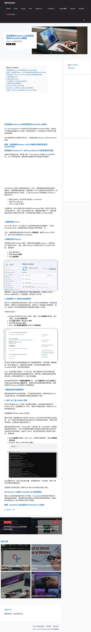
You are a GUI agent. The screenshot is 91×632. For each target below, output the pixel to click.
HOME (8, 8)
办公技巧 (81, 8)
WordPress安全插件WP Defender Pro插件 (27, 505)
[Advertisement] (30, 108)
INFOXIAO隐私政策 (38, 626)
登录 (21, 614)
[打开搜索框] (84, 20)
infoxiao (8, 41)
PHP (30, 8)
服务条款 (55, 626)
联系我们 (48, 626)
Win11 (8, 44)
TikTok (16, 8)
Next (55, 522)
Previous (7, 522)
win (14, 44)
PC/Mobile (51, 8)
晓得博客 (56, 629)
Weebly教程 (63, 8)
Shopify (23, 8)
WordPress (38, 8)
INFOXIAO (9, 3)
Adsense (72, 8)
